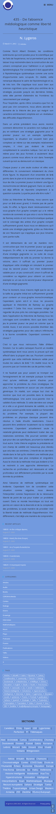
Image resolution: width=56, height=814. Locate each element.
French (6, 688)
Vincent (39, 703)
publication (43, 697)
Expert (27, 728)
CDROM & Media (9, 596)
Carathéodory (35, 739)
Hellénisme (45, 769)
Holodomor (26, 691)
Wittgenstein (33, 750)
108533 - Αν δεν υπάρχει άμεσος (15, 529)
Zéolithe (26, 792)
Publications (8, 648)
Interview (19, 694)
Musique (48, 694)
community (22, 678)
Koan (21, 781)
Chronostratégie (11, 762)
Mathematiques (9, 625)
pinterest (15, 697)
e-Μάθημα (34, 681)
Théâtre (7, 788)
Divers (5, 611)
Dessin (32, 678)
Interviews (7, 620)
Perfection (19, 732)
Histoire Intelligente (11, 691)
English (17, 684)
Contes (5, 601)
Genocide (16, 688)
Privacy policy (45, 804)
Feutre (32, 684)
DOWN (53, 811)
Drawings (6, 615)
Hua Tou (45, 773)
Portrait (33, 697)
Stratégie (38, 784)
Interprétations (9, 781)
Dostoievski (8, 681)
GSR (35, 728)
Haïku (35, 769)
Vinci (46, 703)
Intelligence (8, 694)
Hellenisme (39, 688)
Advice (11, 758)
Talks (5, 653)
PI (27, 732)
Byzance (31, 675)
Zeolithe (13, 706)
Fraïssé (29, 743)
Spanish (16, 700)
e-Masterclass (21, 681)
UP (53, 806)
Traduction (43, 700)
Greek (30, 688)
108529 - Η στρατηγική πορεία (14, 565)
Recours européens (12, 784)
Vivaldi (48, 747)
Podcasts (6, 639)
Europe (49, 766)
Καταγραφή (45, 706)
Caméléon (9, 728)
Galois (38, 743)
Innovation (29, 777)
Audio (5, 587)
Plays (5, 634)
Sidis (24, 747)
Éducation (39, 766)
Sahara (7, 700)
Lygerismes (44, 728)
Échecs (17, 766)
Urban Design (36, 788)
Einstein (20, 743)
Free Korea (42, 684)
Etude (25, 684)
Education (8, 684)
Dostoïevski (8, 743)
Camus (40, 675)
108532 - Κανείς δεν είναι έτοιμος (15, 538)
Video (31, 703)
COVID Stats (36, 762)
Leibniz (6, 747)
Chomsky (49, 739)
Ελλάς (19, 728)
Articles (23, 44)
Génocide (20, 769)
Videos (5, 657)
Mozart (16, 747)
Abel (3, 739)
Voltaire (20, 750)
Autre (23, 675)
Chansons (41, 758)
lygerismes (37, 694)
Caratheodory (9, 678)
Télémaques (36, 732)
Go (24, 688)
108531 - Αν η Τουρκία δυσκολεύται (16, 547)
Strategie (25, 700)
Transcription (9, 703)
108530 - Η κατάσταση (11, 556)
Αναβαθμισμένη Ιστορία (28, 706)
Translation (21, 703)
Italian (28, 694)
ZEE (5, 706)
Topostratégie (20, 788)
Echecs (43, 681)
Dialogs (6, 606)
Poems (5, 643)
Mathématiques (34, 781)
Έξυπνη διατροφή (41, 792)
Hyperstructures (14, 777)
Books (5, 592)
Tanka (48, 784)
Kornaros (47, 743)
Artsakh (16, 675)
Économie (27, 766)
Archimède (12, 739)
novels (6, 697)
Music (5, 629)
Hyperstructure (40, 691)
